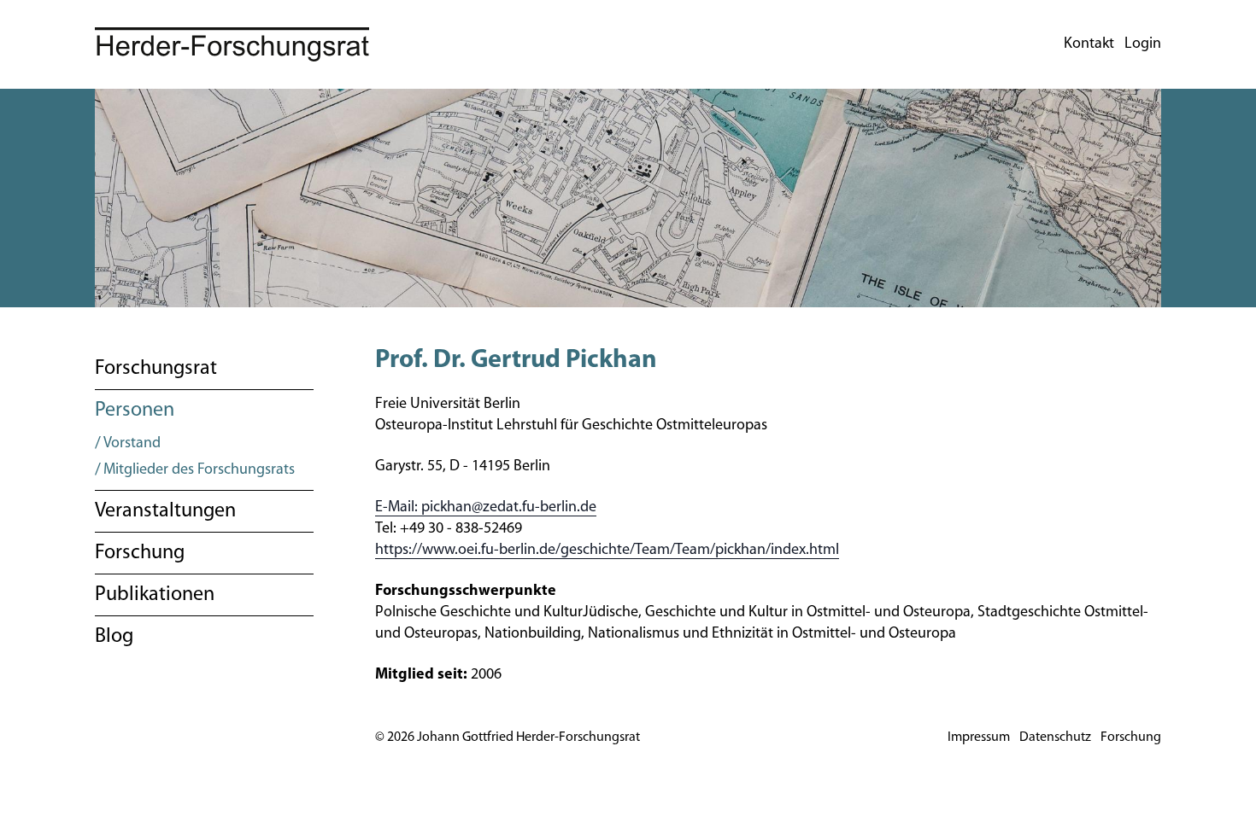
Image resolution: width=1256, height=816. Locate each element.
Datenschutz (1055, 737)
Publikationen (154, 595)
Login (1142, 44)
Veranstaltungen (165, 511)
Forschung (140, 553)
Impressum (979, 737)
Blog (114, 637)
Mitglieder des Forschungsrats (199, 470)
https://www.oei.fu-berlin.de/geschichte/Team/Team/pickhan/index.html (607, 550)
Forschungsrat (156, 368)
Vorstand (132, 444)
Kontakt (1089, 44)
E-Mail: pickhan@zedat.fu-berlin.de (485, 508)
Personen (134, 410)
